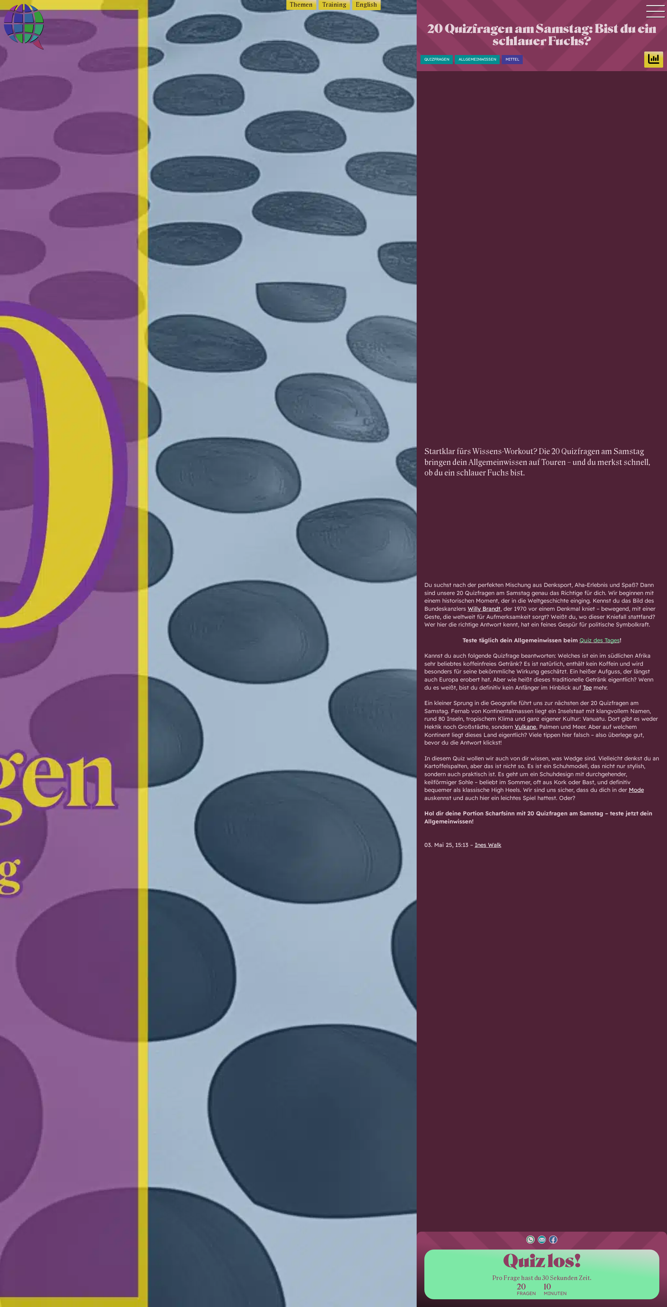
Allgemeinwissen (477, 59)
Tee (587, 687)
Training (334, 4)
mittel (512, 59)
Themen (301, 4)
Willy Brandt (484, 608)
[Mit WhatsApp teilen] (530, 1240)
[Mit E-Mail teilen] (542, 1240)
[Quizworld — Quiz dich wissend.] (39, 28)
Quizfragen (436, 59)
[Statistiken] (653, 60)
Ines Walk (488, 844)
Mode (636, 789)
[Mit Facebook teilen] (553, 1240)
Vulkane (525, 726)
